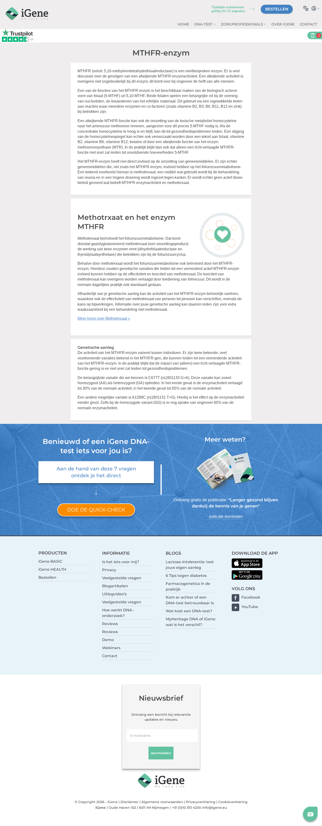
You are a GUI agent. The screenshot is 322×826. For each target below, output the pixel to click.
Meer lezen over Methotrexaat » (104, 318)
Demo (108, 640)
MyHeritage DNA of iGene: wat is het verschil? (191, 622)
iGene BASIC (50, 561)
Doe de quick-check (96, 510)
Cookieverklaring (233, 802)
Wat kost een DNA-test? (189, 611)
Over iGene (282, 24)
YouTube (249, 607)
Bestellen (276, 9)
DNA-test (203, 24)
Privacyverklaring (200, 802)
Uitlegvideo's (114, 594)
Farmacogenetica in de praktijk (188, 586)
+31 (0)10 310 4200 (186, 807)
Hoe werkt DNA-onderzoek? (117, 613)
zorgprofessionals (242, 24)
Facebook (250, 597)
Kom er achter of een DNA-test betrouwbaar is (190, 600)
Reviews (110, 624)
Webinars (111, 648)
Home (183, 24)
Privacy (109, 570)
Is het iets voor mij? (120, 562)
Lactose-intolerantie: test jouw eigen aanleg (190, 565)
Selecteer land (316, 8)
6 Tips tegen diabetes (186, 575)
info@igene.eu (214, 807)
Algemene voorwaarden (162, 802)
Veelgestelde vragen (121, 578)
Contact (308, 24)
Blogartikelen (115, 586)
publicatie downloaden (226, 516)
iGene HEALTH (52, 569)
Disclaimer (129, 802)
